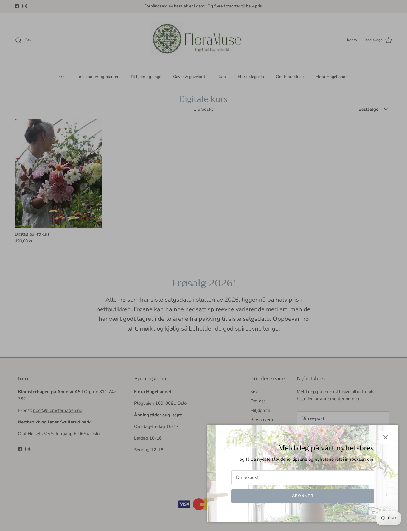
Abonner (302, 496)
